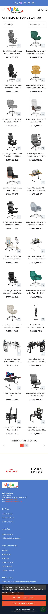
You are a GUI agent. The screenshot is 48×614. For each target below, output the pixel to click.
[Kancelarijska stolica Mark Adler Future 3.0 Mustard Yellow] (36, 73)
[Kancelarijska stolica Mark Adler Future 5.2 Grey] (36, 210)
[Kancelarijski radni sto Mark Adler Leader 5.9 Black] (36, 347)
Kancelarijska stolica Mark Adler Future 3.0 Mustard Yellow (35, 86)
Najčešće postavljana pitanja (11, 538)
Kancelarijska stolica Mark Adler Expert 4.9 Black (12, 223)
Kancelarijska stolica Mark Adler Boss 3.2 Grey (35, 394)
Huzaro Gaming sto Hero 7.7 (12, 394)
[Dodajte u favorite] (19, 45)
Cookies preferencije (24, 609)
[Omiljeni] (42, 10)
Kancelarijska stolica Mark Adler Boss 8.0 (12, 189)
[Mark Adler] (36, 475)
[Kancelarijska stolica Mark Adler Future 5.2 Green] (36, 278)
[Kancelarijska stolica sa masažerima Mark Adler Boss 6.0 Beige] (12, 244)
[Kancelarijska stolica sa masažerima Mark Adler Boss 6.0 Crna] (12, 278)
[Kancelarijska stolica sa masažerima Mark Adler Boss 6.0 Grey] (36, 141)
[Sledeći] (44, 445)
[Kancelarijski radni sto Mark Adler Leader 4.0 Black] (36, 415)
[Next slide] (41, 470)
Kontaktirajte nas (7, 534)
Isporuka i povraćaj (8, 570)
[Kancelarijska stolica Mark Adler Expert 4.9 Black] (12, 210)
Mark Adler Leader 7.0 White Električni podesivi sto (36, 257)
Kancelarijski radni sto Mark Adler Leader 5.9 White (12, 360)
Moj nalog (5, 550)
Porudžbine (5, 558)
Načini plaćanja (7, 566)
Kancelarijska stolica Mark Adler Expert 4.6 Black (12, 155)
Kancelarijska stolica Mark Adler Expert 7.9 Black (12, 86)
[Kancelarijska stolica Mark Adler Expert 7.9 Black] (12, 73)
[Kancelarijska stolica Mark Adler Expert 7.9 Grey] (12, 39)
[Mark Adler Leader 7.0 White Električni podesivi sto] (36, 244)
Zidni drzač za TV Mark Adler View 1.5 (12, 429)
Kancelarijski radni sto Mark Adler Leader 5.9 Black (36, 360)
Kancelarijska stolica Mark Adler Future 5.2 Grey (35, 223)
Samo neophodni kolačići (24, 604)
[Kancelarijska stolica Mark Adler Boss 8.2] (36, 107)
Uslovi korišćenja (7, 514)
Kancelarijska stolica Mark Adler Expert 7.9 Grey (12, 52)
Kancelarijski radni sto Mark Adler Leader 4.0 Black (36, 429)
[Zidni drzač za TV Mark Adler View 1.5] (12, 415)
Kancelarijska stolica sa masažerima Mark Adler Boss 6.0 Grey (36, 155)
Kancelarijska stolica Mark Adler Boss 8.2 (35, 121)
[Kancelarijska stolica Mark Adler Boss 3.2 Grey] (36, 381)
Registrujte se (6, 554)
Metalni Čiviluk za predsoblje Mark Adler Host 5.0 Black (36, 326)
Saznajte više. (14, 592)
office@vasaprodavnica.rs (13, 501)
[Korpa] (46, 10)
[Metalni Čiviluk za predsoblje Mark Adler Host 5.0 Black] (36, 312)
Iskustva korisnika (7, 522)
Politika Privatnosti (8, 518)
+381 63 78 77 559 (11, 499)
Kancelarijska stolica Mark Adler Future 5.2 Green (35, 292)
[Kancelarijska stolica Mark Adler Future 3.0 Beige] (12, 312)
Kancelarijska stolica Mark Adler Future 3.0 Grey (12, 121)
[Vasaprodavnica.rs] (15, 10)
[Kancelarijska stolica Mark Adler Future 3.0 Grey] (12, 107)
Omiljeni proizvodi (8, 562)
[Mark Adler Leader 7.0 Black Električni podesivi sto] (36, 176)
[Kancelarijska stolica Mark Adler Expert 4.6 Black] (12, 141)
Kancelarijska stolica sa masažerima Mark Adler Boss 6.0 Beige (12, 257)
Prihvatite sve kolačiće (24, 598)
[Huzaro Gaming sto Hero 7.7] (12, 381)
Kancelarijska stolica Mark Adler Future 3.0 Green (35, 52)
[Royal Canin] (11, 475)
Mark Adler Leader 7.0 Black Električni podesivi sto (36, 189)
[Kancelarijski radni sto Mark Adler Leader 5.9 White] (12, 347)
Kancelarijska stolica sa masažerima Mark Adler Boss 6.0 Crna (12, 292)
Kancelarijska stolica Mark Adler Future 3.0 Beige (12, 326)
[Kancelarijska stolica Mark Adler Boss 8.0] (12, 176)
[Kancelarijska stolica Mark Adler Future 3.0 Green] (36, 39)
